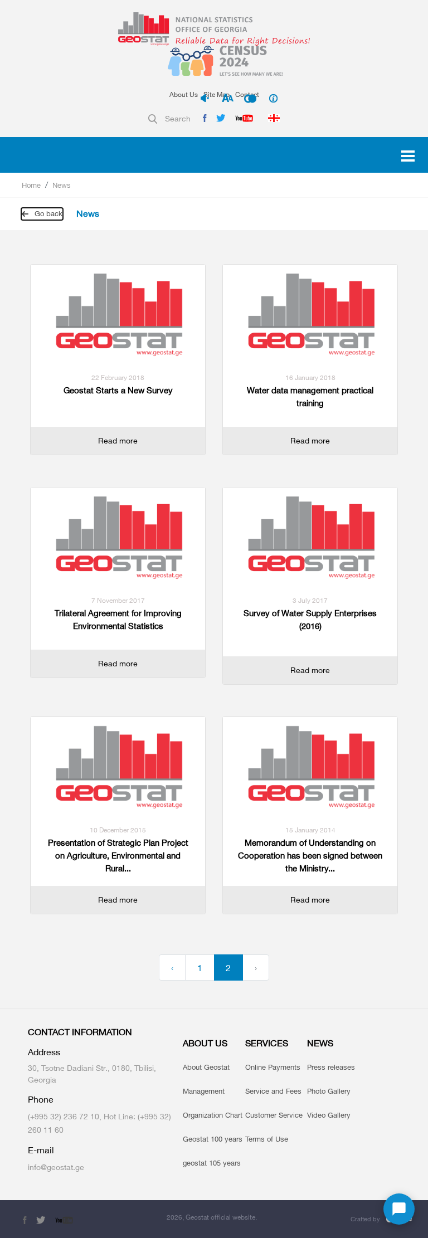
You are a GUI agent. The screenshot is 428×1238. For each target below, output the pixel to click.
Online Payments (272, 1066)
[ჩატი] (399, 1209)
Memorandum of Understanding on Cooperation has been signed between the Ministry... (310, 855)
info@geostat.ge (56, 1167)
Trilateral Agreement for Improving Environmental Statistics (118, 619)
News (61, 185)
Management (204, 1090)
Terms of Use (266, 1138)
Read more (118, 440)
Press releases (331, 1066)
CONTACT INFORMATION (80, 1032)
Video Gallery (329, 1114)
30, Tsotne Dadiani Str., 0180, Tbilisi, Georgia (92, 1073)
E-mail (41, 1150)
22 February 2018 (117, 377)
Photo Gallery (329, 1090)
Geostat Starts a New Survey (118, 390)
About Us (183, 94)
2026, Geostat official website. (212, 1217)
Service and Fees (273, 1090)
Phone (41, 1099)
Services (266, 1043)
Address (44, 1052)
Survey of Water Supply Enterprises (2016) (310, 619)
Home (31, 185)
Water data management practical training (310, 396)
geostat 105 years (212, 1162)
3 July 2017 (310, 600)
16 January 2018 (310, 377)
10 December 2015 (118, 830)
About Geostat (206, 1066)
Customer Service (274, 1114)
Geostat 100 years (212, 1138)
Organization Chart (212, 1114)
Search (178, 118)
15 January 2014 (310, 830)
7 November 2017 (118, 600)
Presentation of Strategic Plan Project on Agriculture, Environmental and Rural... (118, 855)
